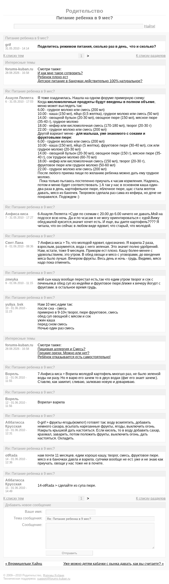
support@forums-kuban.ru (53, 578)
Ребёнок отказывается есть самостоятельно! (74, 357)
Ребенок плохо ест (53, 77)
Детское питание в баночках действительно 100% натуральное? (90, 81)
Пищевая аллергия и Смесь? (61, 349)
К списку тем (13, 56)
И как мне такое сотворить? (60, 73)
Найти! (149, 26)
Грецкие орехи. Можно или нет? (63, 353)
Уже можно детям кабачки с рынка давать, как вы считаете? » (113, 564)
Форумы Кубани (53, 575)
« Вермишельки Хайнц (23, 564)
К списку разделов (151, 56)
